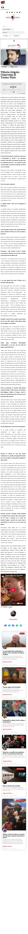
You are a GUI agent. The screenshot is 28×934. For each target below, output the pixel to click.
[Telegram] (20, 12)
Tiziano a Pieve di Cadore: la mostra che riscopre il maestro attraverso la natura (13, 836)
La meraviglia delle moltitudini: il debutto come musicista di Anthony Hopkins (13, 652)
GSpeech (23, 93)
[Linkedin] (17, 12)
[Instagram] (15, 12)
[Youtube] (12, 12)
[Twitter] (9, 12)
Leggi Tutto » (8, 662)
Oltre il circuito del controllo (11, 786)
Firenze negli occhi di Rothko (12, 687)
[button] (14, 41)
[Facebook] (7, 12)
